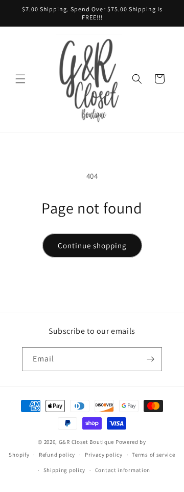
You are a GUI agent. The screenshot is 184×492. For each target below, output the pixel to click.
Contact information (122, 470)
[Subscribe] (150, 359)
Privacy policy (104, 454)
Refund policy (57, 454)
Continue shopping (92, 245)
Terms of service (153, 454)
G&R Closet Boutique (86, 441)
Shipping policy (64, 470)
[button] (20, 79)
